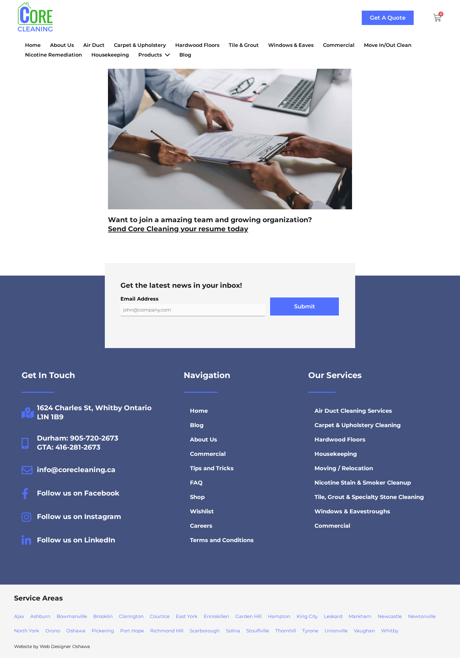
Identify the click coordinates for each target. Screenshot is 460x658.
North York (26, 631)
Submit (304, 306)
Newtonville (422, 616)
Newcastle (390, 616)
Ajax (19, 616)
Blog (197, 425)
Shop (197, 497)
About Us (203, 439)
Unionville (336, 631)
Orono (52, 631)
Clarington (131, 616)
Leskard (333, 616)
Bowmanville (72, 616)
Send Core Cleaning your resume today (178, 229)
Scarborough (205, 631)
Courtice (160, 616)
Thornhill (285, 631)
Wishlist (202, 511)
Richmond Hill (166, 631)
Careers (201, 525)
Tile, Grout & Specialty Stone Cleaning (369, 497)
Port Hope (132, 631)
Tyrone (310, 631)
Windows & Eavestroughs (352, 511)
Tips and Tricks (212, 468)
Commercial (208, 454)
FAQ (196, 482)
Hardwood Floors (339, 439)
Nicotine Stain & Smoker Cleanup (362, 482)
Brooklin (103, 616)
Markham (360, 616)
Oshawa (75, 631)
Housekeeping (335, 454)
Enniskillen (216, 616)
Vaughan (364, 631)
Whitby (389, 631)
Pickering (103, 631)
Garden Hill (248, 616)
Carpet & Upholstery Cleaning (357, 425)
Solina (233, 631)
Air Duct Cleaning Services (353, 410)
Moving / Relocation (343, 468)
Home (199, 410)
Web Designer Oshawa (65, 646)
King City (307, 616)
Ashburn (40, 616)
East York (186, 616)
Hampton (279, 616)
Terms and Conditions (222, 540)
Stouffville (257, 631)
